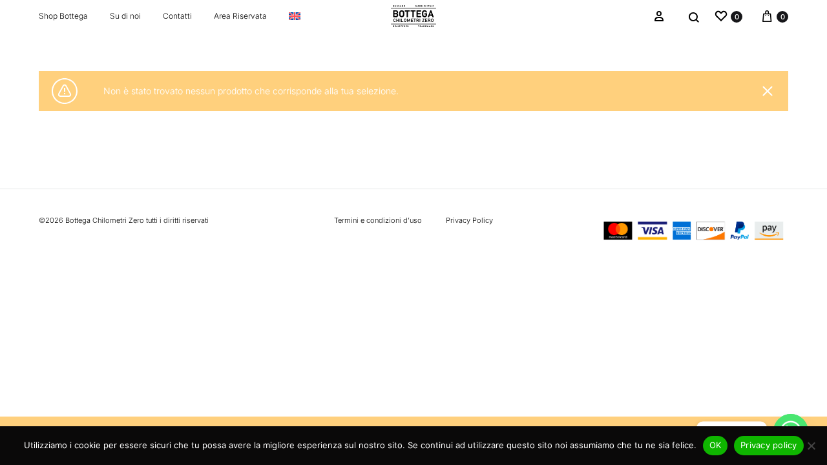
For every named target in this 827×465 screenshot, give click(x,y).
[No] (810, 445)
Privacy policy (768, 445)
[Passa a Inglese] (294, 16)
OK (715, 445)
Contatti (177, 16)
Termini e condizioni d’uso (378, 220)
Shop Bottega (63, 16)
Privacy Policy (469, 220)
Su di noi (125, 16)
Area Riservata (240, 16)
